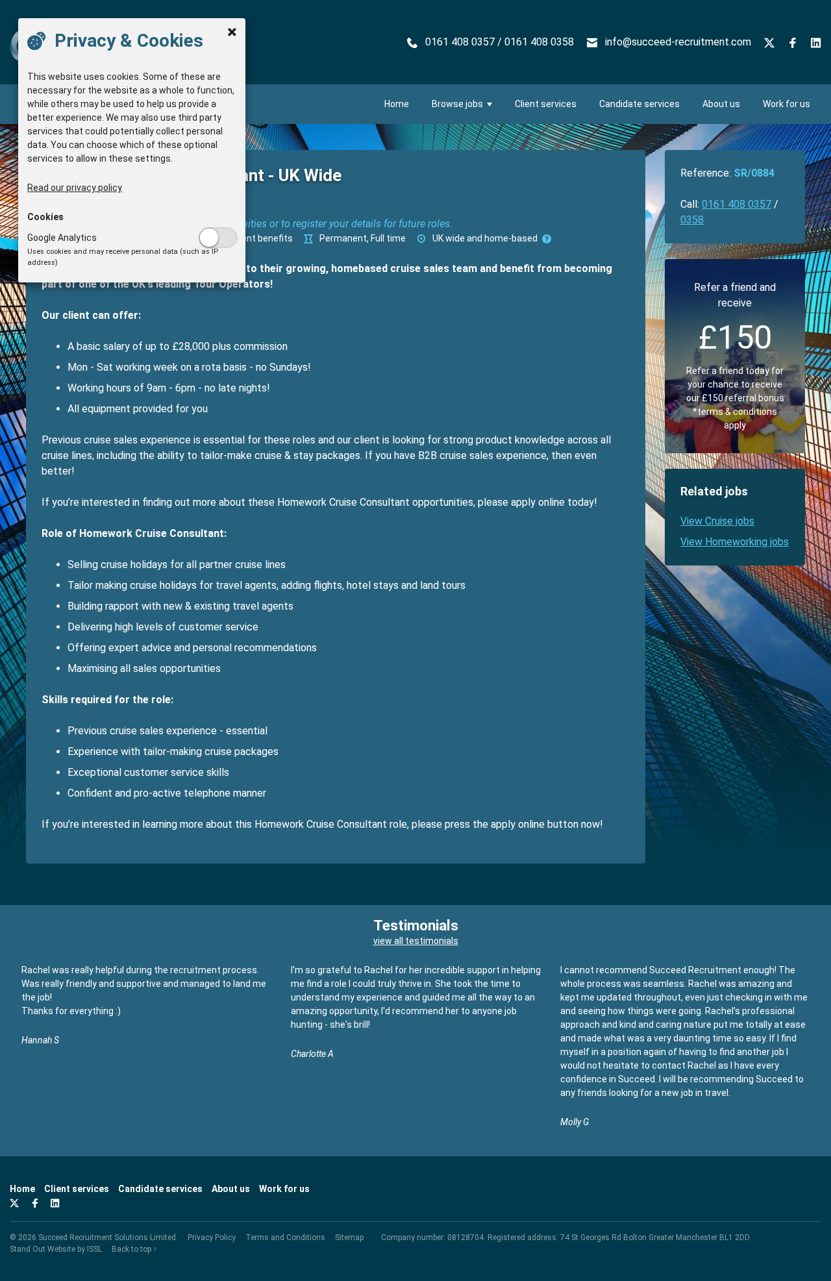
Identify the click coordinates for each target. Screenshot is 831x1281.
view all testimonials (415, 941)
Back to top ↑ (134, 1249)
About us (721, 104)
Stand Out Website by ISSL (56, 1249)
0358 (692, 220)
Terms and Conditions (285, 1237)
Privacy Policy (212, 1237)
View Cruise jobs (717, 521)
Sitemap (349, 1237)
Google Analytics (62, 237)
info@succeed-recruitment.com (678, 42)
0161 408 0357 (460, 42)
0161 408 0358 (539, 42)
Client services (546, 104)
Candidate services (639, 104)
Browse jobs (457, 104)
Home (396, 104)
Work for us (786, 104)
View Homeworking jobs (734, 542)
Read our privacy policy (74, 187)
